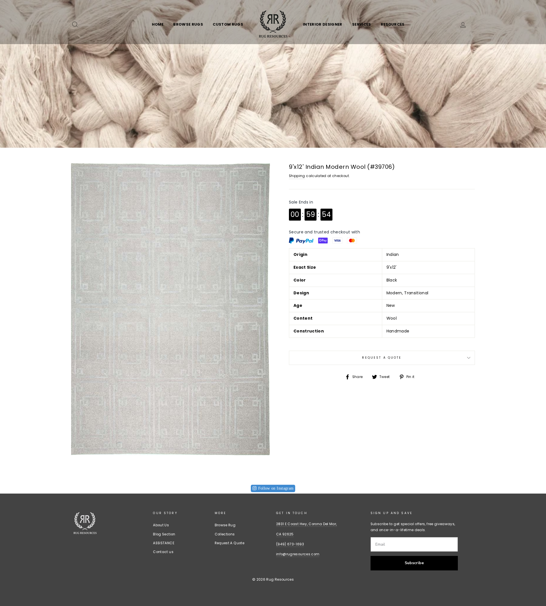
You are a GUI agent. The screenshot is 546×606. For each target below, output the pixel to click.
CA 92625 (285, 534)
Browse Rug (225, 525)
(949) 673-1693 (290, 544)
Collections (225, 534)
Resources (393, 24)
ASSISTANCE (163, 543)
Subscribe (414, 563)
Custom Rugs (228, 24)
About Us (161, 525)
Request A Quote (382, 358)
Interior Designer (322, 24)
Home (158, 24)
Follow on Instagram (276, 488)
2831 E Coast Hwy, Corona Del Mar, (306, 524)
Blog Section (164, 534)
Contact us (163, 552)
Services (361, 24)
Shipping (297, 176)
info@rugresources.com (297, 554)
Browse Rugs (188, 24)
